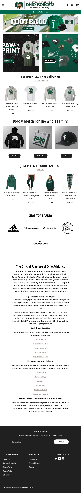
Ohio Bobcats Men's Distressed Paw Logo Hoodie (11, 107)
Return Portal (7, 471)
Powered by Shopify (28, 487)
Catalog (31, 467)
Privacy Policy (33, 459)
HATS (66, 156)
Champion (21, 282)
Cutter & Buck (29, 282)
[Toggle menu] (3, 5)
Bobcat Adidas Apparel (40, 357)
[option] (40, 23)
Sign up (61, 442)
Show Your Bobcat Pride (40, 80)
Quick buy (11, 98)
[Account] (72, 4)
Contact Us (6, 459)
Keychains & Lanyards (40, 394)
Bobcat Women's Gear (40, 344)
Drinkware (40, 381)
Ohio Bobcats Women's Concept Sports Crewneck (50, 196)
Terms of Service (34, 463)
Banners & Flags (40, 377)
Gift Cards (6, 475)
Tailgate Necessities (40, 390)
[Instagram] (63, 458)
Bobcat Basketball (43, 318)
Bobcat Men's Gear (40, 339)
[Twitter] (56, 458)
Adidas (14, 282)
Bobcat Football (37, 315)
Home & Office (40, 385)
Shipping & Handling (9, 463)
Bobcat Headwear (40, 348)
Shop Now (40, 169)
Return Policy (7, 467)
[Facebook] (59, 458)
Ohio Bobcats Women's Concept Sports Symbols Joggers (31, 196)
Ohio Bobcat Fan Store (17, 487)
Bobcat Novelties (40, 352)
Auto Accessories (40, 372)
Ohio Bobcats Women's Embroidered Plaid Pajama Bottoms (69, 196)
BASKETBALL (40, 156)
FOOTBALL (14, 156)
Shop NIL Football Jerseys (40, 12)
